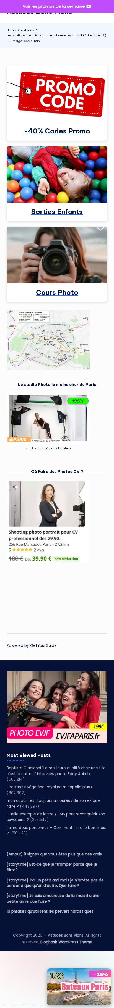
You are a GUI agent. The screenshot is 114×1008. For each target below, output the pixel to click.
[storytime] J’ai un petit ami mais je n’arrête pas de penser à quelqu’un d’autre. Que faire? (55, 883)
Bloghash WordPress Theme (66, 942)
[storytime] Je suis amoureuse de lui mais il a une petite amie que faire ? (53, 898)
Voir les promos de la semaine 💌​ (57, 6)
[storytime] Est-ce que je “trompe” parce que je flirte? (52, 867)
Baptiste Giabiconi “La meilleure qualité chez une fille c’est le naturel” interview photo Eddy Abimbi (56, 770)
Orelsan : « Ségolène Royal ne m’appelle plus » (50, 787)
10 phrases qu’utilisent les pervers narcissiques (50, 911)
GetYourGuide (43, 645)
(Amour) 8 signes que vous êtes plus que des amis (54, 854)
